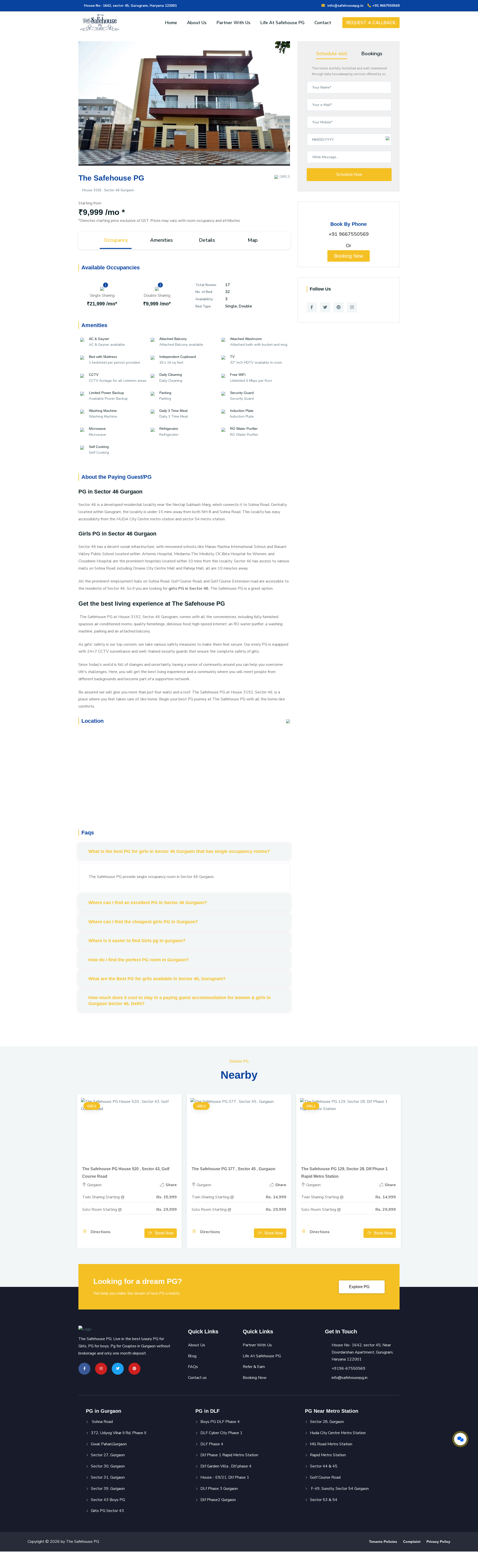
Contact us (197, 1377)
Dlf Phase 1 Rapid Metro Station (229, 1455)
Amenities (161, 240)
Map (253, 240)
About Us (197, 23)
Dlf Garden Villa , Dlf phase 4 (225, 1466)
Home (171, 23)
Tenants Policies (383, 1542)
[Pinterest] (339, 307)
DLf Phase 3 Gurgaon (219, 1488)
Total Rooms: (206, 285)
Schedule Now (349, 174)
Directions (100, 1232)
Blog (192, 1356)
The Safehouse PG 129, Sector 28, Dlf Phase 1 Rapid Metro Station (344, 1172)
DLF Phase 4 (211, 1444)
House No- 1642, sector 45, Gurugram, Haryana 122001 (130, 5)
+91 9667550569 (385, 5)
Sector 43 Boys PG (108, 1500)
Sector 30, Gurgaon (108, 1466)
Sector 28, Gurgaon (327, 1421)
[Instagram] (352, 307)
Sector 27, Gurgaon (108, 1455)
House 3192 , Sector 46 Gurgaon (107, 190)
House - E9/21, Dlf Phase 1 (224, 1477)
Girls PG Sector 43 (107, 1510)
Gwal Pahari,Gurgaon (109, 1444)
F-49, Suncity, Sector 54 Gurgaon (339, 1488)
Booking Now (348, 256)
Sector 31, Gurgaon (108, 1477)
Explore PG (359, 1287)
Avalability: (204, 299)
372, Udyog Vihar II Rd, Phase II (118, 1433)
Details (207, 240)
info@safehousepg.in (344, 5)
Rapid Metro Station (328, 1455)
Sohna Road (102, 1421)
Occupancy (116, 240)
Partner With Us (233, 23)
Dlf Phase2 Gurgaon (218, 1500)
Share (171, 1185)
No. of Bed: (204, 292)
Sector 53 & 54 (323, 1500)
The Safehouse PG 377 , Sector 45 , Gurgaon (233, 1169)
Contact (322, 23)
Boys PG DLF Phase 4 (220, 1421)
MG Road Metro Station (331, 1444)
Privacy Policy (438, 1542)
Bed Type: (203, 306)
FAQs (193, 1366)
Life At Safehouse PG (282, 23)
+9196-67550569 (348, 1368)
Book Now (164, 1233)
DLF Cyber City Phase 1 (221, 1433)
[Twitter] (325, 307)
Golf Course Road (325, 1477)
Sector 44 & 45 (323, 1466)
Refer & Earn (254, 1366)
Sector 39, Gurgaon (108, 1488)
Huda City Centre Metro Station (338, 1433)
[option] (184, 107)
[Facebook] (312, 307)
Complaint (411, 1542)
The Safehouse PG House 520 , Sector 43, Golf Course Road (125, 1172)
